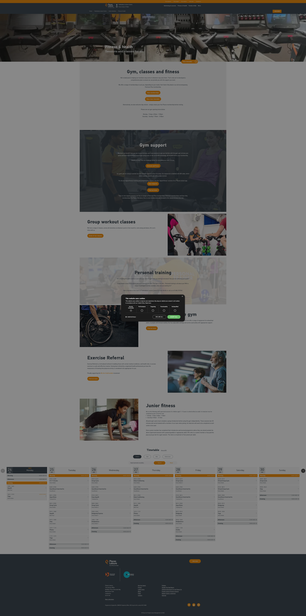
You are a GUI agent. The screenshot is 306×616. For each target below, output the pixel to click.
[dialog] (153, 308)
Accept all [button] (173, 317)
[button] (131, 317)
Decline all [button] (159, 317)
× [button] (182, 296)
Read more (148, 303)
